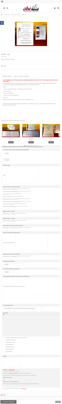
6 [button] (31, 145)
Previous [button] (2, 134)
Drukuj (4, 66)
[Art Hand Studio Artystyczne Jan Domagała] (31, 8)
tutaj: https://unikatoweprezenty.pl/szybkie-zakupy (28, 383)
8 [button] (34, 145)
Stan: (2, 56)
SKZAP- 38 (31, 138)
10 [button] (37, 145)
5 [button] (30, 145)
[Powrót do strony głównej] (1, 15)
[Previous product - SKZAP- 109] (59, 14)
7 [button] (33, 145)
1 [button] (24, 145)
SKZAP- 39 (10, 138)
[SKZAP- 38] (31, 130)
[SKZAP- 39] (11, 130)
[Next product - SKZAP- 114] (60, 14)
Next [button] (60, 134)
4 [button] (28, 145)
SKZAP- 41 (51, 138)
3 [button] (27, 145)
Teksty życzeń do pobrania (21, 76)
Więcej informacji (7, 76)
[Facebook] (2, 1)
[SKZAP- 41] (51, 130)
